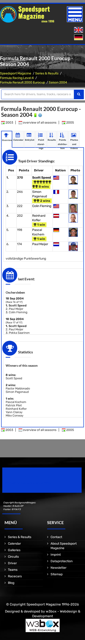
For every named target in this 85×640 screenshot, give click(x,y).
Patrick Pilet (14, 405)
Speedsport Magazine (15, 73)
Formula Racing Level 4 (17, 78)
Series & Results (46, 73)
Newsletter (58, 568)
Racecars (15, 576)
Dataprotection (62, 561)
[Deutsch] (79, 37)
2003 (9, 122)
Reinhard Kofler (16, 408)
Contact (56, 537)
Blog (11, 583)
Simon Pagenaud (17, 392)
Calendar (14, 544)
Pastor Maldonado (18, 388)
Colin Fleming (41, 206)
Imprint (56, 555)
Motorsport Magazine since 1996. (28, 483)
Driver (12, 563)
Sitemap (57, 574)
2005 (70, 122)
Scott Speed (41, 178)
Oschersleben (15, 292)
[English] (79, 30)
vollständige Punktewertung (26, 258)
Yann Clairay (14, 412)
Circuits (13, 557)
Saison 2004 (58, 82)
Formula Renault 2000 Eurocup (22, 82)
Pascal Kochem (16, 402)
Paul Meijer (40, 244)
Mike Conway (14, 415)
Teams (12, 570)
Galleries (14, 550)
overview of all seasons (39, 122)
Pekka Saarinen (19, 332)
